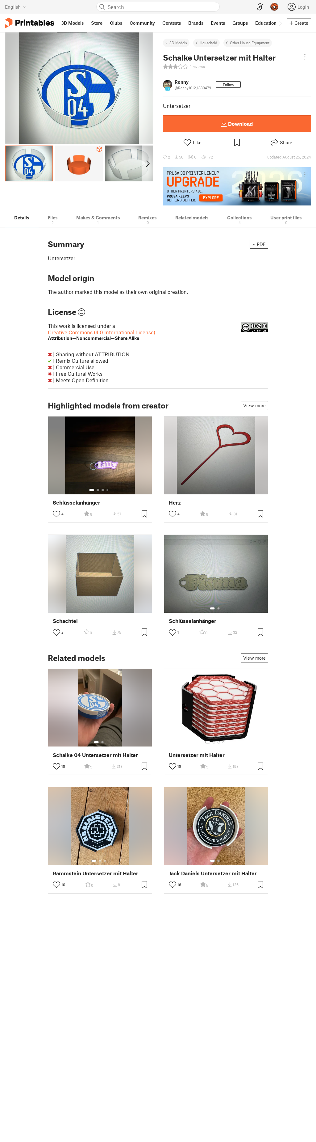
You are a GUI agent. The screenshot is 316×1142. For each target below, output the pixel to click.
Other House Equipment (249, 42)
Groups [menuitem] (240, 23)
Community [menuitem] (142, 23)
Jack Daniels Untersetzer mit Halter (213, 873)
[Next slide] (147, 163)
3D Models (178, 42)
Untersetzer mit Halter (197, 755)
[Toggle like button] (56, 514)
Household (208, 42)
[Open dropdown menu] (305, 57)
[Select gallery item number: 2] (98, 490)
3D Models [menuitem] (72, 23)
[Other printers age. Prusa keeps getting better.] (237, 186)
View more (254, 405)
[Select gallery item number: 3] (103, 490)
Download (240, 124)
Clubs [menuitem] (116, 23)
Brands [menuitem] (195, 23)
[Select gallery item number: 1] (91, 490)
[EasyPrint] (259, 7)
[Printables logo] (29, 23)
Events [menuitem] (218, 23)
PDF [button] (261, 244)
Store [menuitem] (96, 23)
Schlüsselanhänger (76, 502)
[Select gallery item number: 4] (107, 490)
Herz (175, 502)
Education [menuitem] (265, 23)
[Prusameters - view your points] (274, 7)
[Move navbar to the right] (280, 23)
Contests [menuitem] (171, 23)
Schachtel (65, 621)
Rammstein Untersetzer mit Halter (95, 873)
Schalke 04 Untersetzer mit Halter (95, 755)
